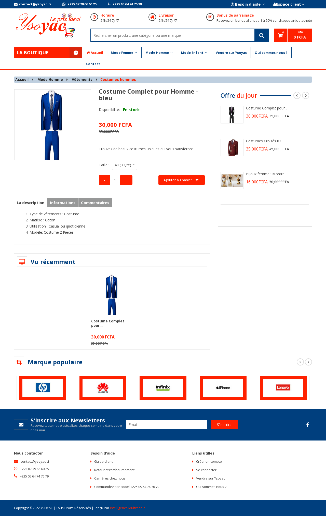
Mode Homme (157, 52)
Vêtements (82, 79)
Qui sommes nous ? (271, 52)
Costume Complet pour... (107, 323)
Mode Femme (122, 52)
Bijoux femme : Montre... (266, 173)
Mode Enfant (192, 52)
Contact (93, 63)
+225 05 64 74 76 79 (127, 4)
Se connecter (206, 470)
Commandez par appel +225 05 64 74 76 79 (126, 486)
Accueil (97, 52)
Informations (62, 202)
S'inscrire (224, 424)
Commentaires (95, 202)
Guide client (103, 461)
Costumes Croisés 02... (264, 141)
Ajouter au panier (179, 180)
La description (30, 202)
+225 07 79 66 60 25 (82, 4)
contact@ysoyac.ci (35, 4)
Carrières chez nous (110, 478)
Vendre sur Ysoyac (231, 52)
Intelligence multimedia (127, 508)
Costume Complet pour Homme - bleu (148, 94)
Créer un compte (209, 461)
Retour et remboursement (114, 470)
